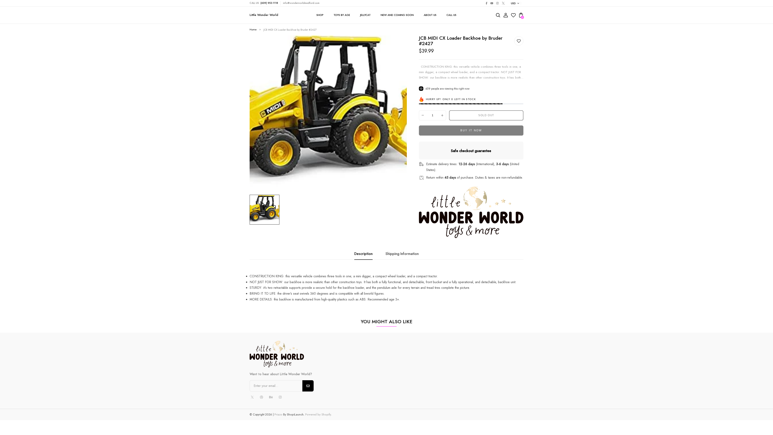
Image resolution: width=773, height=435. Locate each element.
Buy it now (471, 130)
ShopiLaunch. (295, 414)
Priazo (278, 414)
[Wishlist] (513, 16)
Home (253, 29)
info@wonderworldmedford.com (301, 3)
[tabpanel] (265, 210)
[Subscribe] (308, 386)
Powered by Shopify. (318, 414)
